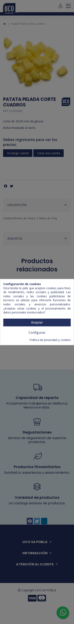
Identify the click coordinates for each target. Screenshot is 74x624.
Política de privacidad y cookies (50, 340)
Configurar (37, 332)
